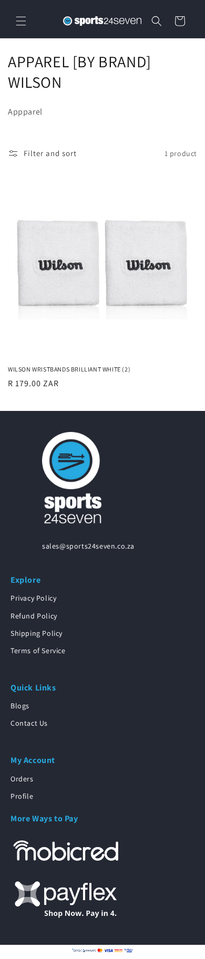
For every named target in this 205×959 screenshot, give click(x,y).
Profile (22, 796)
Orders (22, 778)
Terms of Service (38, 650)
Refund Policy (34, 616)
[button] (21, 21)
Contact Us (29, 723)
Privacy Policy (33, 598)
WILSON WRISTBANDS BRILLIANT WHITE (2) (69, 369)
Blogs (20, 705)
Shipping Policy (37, 633)
